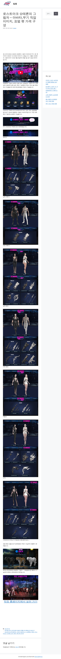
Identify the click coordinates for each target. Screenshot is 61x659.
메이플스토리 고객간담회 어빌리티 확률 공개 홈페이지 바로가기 (20, 630)
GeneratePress (38, 656)
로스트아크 (7, 628)
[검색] (56, 13)
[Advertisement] (20, 42)
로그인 (17, 647)
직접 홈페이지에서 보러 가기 (20, 601)
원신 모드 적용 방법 (51, 103)
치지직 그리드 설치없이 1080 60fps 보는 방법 (52, 82)
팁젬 (15, 4)
